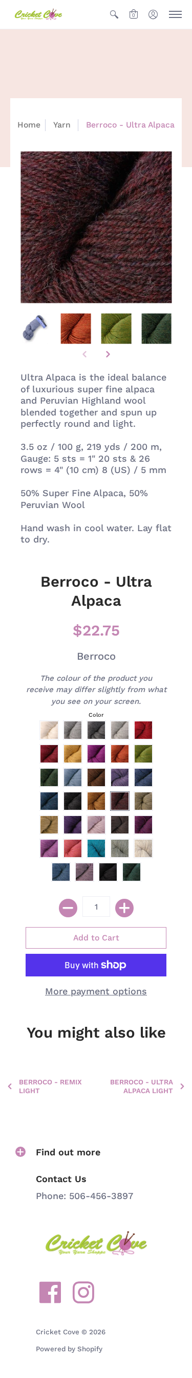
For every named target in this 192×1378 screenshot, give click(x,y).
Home (28, 125)
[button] (114, 14)
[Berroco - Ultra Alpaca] (35, 329)
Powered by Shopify (69, 1349)
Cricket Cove (57, 1332)
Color (96, 715)
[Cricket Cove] (38, 14)
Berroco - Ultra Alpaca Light (141, 1086)
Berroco (96, 656)
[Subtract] (68, 908)
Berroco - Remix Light (50, 1086)
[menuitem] (114, 14)
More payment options (96, 991)
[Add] (124, 908)
